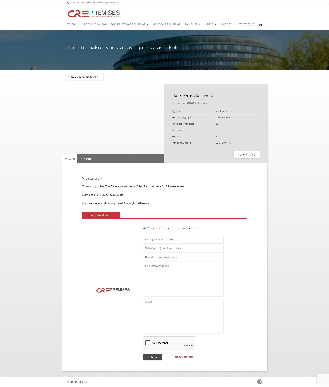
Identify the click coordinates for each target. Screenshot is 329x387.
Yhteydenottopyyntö (160, 228)
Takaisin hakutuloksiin (84, 76)
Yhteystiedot (245, 24)
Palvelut (191, 24)
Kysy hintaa (245, 154)
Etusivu (72, 24)
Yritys (209, 24)
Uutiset (226, 24)
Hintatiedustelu (190, 228)
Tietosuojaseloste (183, 356)
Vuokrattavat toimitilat (128, 24)
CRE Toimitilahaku (94, 24)
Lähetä (152, 357)
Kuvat (71, 158)
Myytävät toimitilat (166, 24)
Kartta (87, 158)
